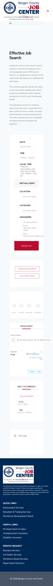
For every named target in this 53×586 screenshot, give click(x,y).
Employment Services (13, 507)
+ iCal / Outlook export (27, 276)
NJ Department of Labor (14, 529)
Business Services (11, 550)
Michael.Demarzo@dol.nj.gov (34, 236)
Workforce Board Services (15, 559)
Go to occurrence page (26, 396)
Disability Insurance (12, 537)
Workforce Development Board (18, 516)
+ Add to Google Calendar (27, 269)
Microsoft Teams (29, 196)
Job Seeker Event (29, 210)
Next (32, 371)
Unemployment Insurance (15, 533)
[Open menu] (47, 11)
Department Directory (14, 563)
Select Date (16, 335)
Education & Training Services (17, 512)
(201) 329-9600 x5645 (29, 229)
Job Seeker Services (12, 554)
